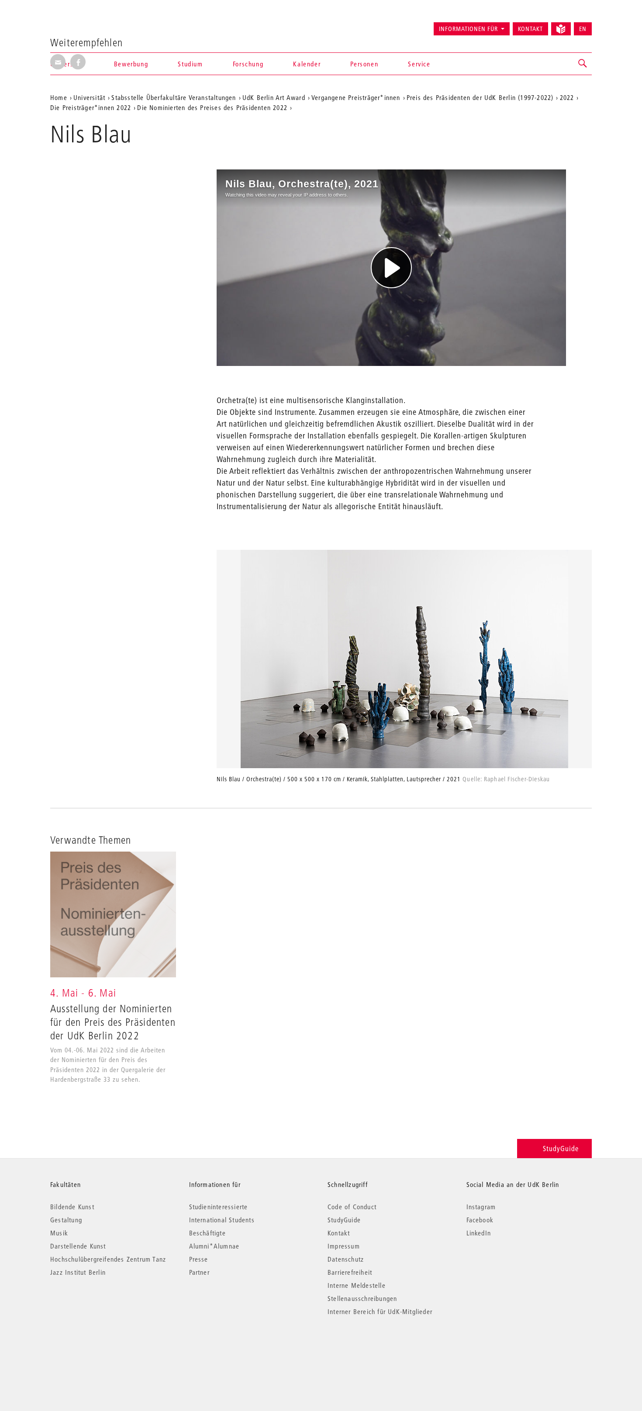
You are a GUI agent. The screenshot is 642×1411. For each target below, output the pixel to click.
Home (58, 97)
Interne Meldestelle (357, 1285)
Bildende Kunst (72, 1206)
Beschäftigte (207, 1232)
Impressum (344, 1246)
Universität (89, 97)
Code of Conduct (352, 1206)
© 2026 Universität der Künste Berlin (96, 1348)
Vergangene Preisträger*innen (355, 97)
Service (419, 63)
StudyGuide (561, 1148)
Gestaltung (66, 1219)
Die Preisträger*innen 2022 (90, 107)
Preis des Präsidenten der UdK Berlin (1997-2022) (480, 97)
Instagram (481, 1206)
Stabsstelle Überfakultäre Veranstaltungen (173, 97)
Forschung (248, 63)
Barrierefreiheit (350, 1272)
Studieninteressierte (218, 1206)
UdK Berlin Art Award (273, 97)
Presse (198, 1259)
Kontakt (530, 29)
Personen (364, 63)
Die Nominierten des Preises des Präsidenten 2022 (212, 107)
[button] (583, 64)
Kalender (307, 63)
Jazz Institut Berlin (78, 1272)
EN (583, 29)
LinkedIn (478, 1232)
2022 (567, 97)
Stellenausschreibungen (362, 1298)
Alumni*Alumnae (214, 1246)
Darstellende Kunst (78, 1246)
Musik (59, 1232)
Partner (199, 1272)
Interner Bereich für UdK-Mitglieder (380, 1311)
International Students (222, 1219)
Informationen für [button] (468, 29)
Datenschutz (346, 1259)
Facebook (480, 1219)
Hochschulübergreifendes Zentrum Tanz (108, 1259)
